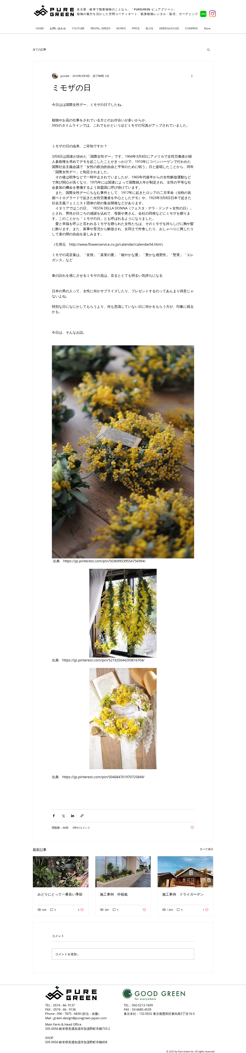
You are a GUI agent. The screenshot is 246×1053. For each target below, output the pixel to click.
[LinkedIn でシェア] (72, 816)
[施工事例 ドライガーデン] (185, 871)
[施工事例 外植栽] (123, 871)
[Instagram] (212, 13)
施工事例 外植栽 (114, 894)
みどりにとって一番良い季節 (59, 894)
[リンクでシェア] (82, 816)
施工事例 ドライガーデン (183, 894)
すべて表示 (206, 849)
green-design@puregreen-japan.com (80, 1018)
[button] (208, 49)
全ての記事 (39, 49)
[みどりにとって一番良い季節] (60, 871)
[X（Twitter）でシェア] (63, 816)
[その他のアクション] (191, 75)
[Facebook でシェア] (54, 816)
